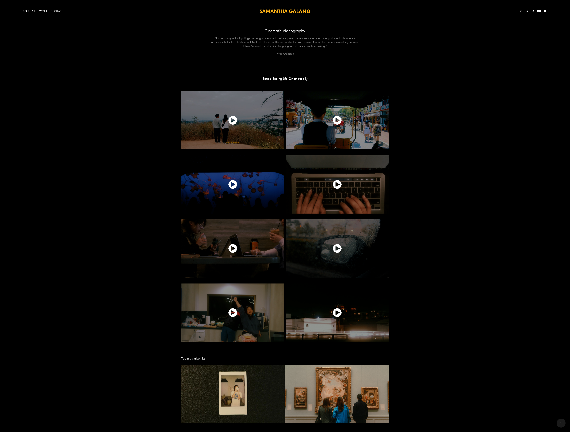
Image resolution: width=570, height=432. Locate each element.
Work (43, 11)
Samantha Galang (285, 11)
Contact (57, 11)
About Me (29, 11)
